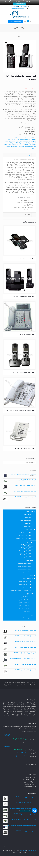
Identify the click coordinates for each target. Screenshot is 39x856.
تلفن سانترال (30, 542)
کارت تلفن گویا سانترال (25, 600)
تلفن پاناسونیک (29, 529)
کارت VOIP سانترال (26, 597)
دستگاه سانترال (29, 560)
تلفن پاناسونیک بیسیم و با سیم (23, 538)
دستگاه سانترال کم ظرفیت (24, 572)
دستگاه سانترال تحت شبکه (24, 569)
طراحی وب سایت (31, 850)
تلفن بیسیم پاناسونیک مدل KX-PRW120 (23, 258)
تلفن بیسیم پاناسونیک (27, 138)
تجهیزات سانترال (29, 511)
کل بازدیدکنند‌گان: (31, 786)
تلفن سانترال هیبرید (26, 557)
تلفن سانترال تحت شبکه (24, 551)
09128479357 (14, 6)
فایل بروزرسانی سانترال (27, 578)
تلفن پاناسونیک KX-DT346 (27, 334)
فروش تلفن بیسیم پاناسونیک (23, 143)
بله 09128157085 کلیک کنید (18, 739)
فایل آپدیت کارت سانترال (24, 584)
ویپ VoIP (30, 615)
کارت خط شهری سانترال (25, 606)
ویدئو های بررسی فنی (19, 3)
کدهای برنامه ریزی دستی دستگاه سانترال (20, 590)
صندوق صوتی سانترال (25, 520)
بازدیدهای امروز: (32, 778)
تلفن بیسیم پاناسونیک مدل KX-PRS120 (20, 139)
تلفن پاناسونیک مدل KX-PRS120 (22, 141)
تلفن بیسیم (14, 138)
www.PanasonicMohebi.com (21, 753)
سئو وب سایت (22, 850)
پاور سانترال (28, 517)
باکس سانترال (27, 514)
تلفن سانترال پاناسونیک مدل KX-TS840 (24, 448)
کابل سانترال (28, 523)
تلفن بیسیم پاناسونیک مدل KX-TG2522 (23, 372)
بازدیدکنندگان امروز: (31, 779)
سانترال (31, 575)
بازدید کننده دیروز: (31, 783)
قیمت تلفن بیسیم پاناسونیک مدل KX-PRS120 (20, 145)
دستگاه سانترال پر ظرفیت (24, 566)
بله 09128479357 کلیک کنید (18, 750)
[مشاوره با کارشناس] (34, 810)
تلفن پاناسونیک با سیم (25, 535)
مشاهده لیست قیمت (15, 21)
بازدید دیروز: (32, 781)
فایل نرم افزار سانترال (25, 587)
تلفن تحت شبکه (26, 618)
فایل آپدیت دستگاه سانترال (24, 581)
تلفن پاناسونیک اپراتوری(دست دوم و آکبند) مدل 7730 (20, 410)
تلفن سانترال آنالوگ (26, 548)
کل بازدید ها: (32, 784)
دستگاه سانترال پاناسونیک (24, 563)
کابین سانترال (27, 526)
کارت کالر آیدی (27, 612)
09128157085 (24, 6)
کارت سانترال (30, 594)
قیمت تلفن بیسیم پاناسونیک (15, 144)
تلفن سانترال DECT (26, 545)
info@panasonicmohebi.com (18, 8)
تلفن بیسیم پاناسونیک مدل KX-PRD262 (23, 296)
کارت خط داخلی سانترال (25, 603)
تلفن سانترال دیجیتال (25, 554)
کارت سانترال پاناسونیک (25, 609)
